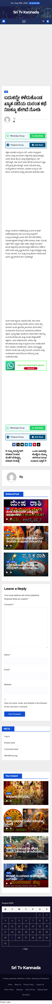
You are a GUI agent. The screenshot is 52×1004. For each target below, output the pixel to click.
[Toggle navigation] (24, 21)
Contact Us (40, 984)
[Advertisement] (26, 52)
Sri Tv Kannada (26, 12)
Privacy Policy (29, 984)
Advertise (19, 990)
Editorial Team (42, 990)
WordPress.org (11, 756)
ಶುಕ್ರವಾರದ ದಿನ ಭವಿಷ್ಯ (17, 796)
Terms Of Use (30, 990)
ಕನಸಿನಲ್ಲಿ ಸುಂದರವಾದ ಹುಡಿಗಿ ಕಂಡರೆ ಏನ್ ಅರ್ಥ (25, 877)
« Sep (25, 949)
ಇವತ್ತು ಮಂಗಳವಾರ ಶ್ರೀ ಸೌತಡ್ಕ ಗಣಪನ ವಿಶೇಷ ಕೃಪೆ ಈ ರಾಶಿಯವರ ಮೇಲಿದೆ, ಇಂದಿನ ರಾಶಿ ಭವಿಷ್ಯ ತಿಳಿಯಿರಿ (25, 851)
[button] (43, 21)
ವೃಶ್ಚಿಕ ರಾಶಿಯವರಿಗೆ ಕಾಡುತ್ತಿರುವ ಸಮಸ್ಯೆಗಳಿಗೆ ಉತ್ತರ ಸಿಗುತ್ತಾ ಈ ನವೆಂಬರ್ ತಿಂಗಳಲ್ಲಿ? (22, 568)
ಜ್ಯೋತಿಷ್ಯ (13, 561)
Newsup (34, 978)
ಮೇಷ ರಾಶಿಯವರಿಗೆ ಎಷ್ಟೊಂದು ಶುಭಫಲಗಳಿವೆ (22, 513)
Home (10, 984)
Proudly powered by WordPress (14, 978)
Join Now (38, 136)
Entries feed (9, 743)
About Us (18, 984)
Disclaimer (26, 995)
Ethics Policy (9, 990)
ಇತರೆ (6, 91)
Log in (7, 736)
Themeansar (44, 978)
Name (7, 655)
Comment (9, 605)
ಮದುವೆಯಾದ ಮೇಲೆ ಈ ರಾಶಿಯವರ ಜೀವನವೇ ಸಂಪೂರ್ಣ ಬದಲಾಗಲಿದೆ (24, 540)
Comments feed (11, 749)
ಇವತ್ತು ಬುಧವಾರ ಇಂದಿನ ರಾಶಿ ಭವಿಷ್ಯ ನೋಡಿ (25, 822)
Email (7, 670)
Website (7, 685)
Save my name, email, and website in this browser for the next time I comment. (25, 705)
